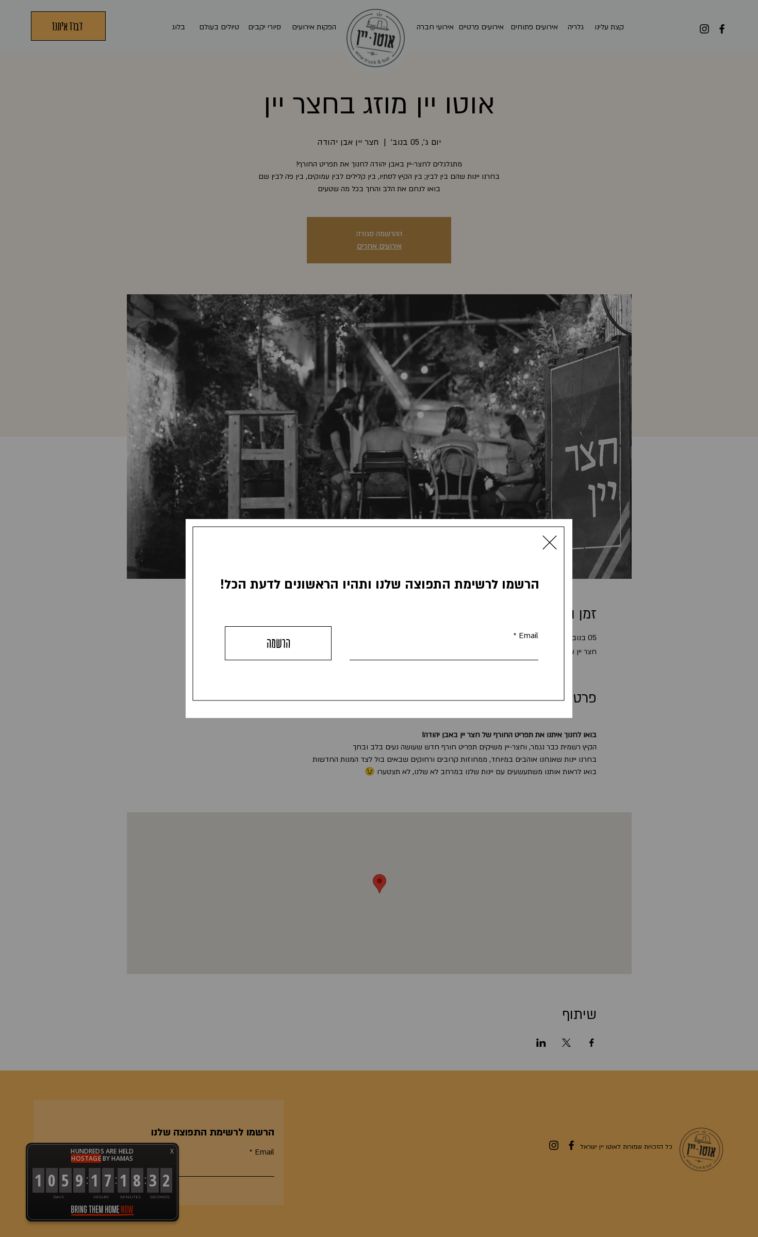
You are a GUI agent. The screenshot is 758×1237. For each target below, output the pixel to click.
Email (528, 635)
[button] (549, 542)
